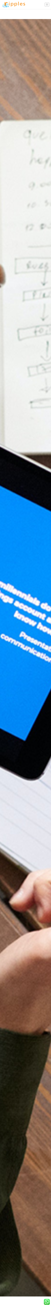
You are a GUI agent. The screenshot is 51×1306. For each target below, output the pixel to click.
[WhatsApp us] (47, 1302)
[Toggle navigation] (47, 4)
